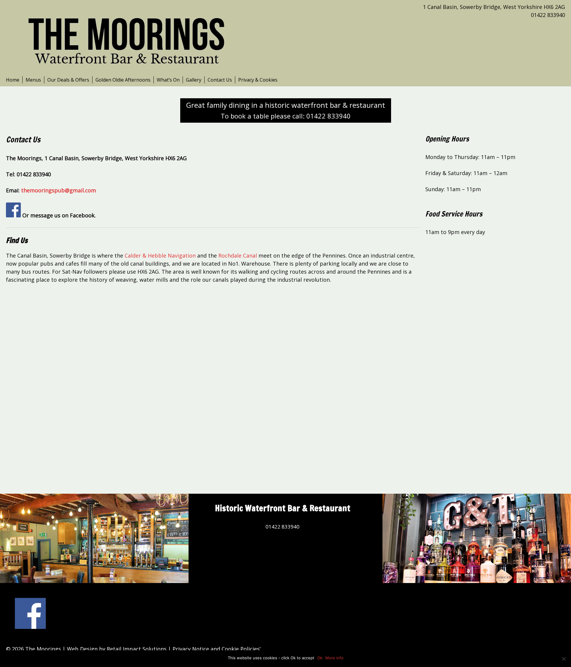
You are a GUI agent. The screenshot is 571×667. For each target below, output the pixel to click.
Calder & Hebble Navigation (160, 255)
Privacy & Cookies (257, 80)
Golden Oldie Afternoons (122, 80)
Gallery (193, 80)
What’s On (168, 80)
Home (12, 80)
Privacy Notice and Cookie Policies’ (216, 648)
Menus (33, 80)
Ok (319, 657)
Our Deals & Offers (68, 80)
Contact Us (220, 80)
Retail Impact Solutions (137, 648)
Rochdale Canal (237, 255)
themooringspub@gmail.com (58, 190)
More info (334, 657)
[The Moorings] (128, 37)
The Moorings (43, 648)
